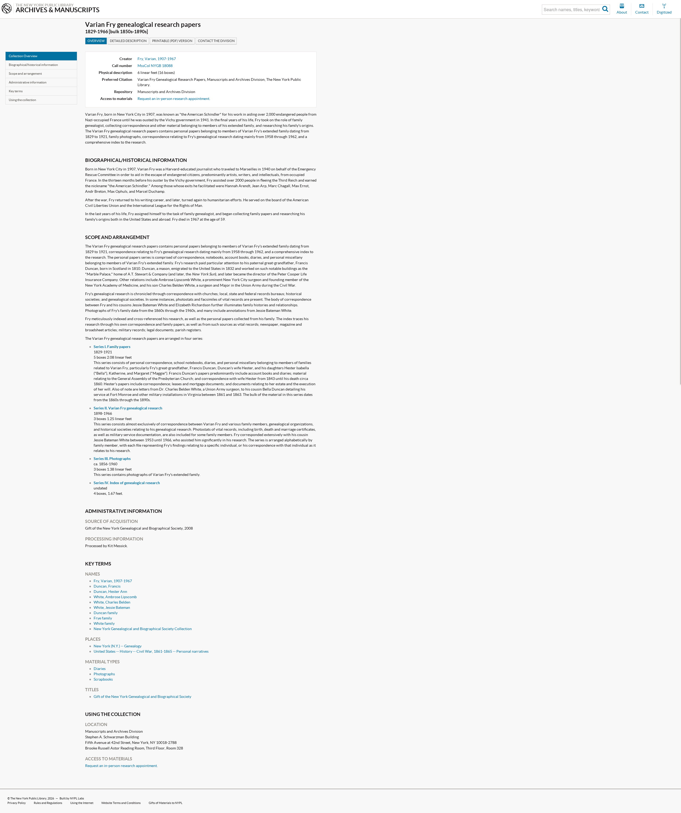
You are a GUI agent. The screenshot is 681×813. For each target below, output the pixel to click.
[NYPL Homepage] (7, 9)
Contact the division (216, 41)
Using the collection (22, 100)
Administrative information (28, 82)
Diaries (100, 669)
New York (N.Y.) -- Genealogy (118, 646)
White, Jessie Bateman (112, 607)
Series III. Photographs (112, 458)
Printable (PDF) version (172, 41)
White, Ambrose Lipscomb (115, 597)
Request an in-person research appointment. (174, 99)
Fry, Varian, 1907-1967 (157, 59)
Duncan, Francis (107, 586)
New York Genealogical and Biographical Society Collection (143, 629)
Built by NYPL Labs (72, 798)
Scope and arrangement (25, 73)
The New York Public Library (28, 798)
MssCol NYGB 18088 (155, 66)
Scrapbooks (103, 679)
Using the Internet (81, 802)
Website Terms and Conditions (121, 802)
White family (104, 623)
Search (605, 10)
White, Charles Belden (112, 602)
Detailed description (128, 41)
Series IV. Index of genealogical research (127, 483)
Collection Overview (23, 56)
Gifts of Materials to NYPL (165, 802)
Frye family (103, 618)
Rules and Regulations (48, 802)
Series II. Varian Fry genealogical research (128, 408)
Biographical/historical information (33, 64)
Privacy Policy (16, 802)
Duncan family (106, 613)
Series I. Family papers (112, 347)
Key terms (16, 91)
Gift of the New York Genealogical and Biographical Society (142, 696)
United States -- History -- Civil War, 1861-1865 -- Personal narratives (151, 651)
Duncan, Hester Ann (110, 591)
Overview (96, 41)
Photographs (104, 674)
